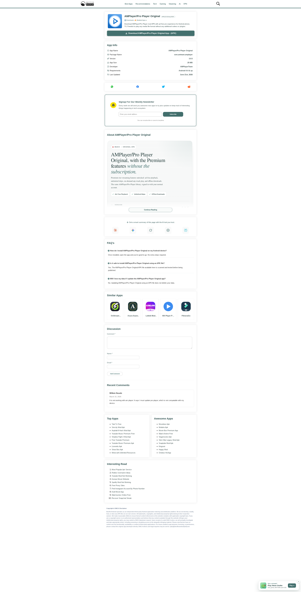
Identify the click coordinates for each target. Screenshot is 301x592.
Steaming (172, 4)
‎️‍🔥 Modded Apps (140, 20)
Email (109, 363)
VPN (185, 4)
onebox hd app (165, 453)
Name (110, 353)
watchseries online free (121, 495)
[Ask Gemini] (133, 230)
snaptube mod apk (166, 443)
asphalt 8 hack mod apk (121, 430)
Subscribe (173, 114)
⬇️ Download (128, 20)
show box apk (117, 450)
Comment (111, 334)
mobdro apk (163, 427)
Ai (179, 4)
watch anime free (166, 434)
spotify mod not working (121, 482)
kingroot (162, 446)
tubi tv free (116, 424)
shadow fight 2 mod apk (121, 437)
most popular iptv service (122, 470)
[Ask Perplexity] (185, 230)
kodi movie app (118, 492)
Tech (155, 4)
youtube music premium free (123, 434)
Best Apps (129, 4)
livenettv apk (117, 446)
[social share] (112, 87)
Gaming (163, 4)
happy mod (163, 450)
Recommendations (143, 4)
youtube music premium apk (123, 443)
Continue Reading (150, 210)
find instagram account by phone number (128, 489)
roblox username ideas (121, 473)
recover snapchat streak (122, 498)
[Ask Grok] (150, 230)
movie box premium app (168, 430)
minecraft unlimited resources (123, 453)
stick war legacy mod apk (169, 440)
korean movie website (120, 479)
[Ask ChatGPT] (168, 230)
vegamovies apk (165, 437)
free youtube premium (120, 440)
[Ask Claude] (115, 230)
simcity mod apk (118, 427)
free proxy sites (118, 485)
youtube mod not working (122, 476)
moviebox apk (164, 424)
